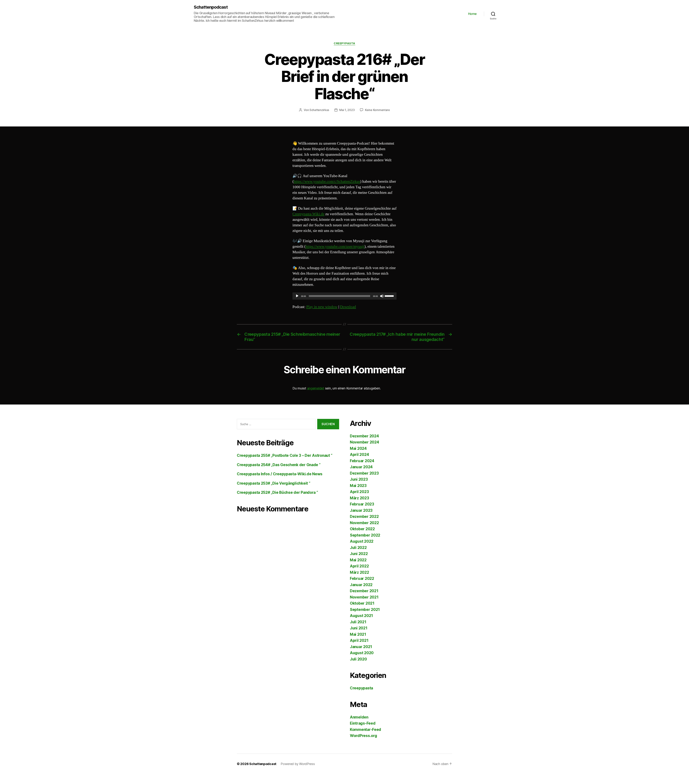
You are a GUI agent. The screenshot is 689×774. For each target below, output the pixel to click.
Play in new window (322, 306)
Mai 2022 (358, 560)
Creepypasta (344, 43)
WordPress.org (363, 735)
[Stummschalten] (382, 296)
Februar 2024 (362, 461)
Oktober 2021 (362, 603)
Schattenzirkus (319, 110)
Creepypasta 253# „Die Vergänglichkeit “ (273, 483)
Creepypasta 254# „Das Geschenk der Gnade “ (279, 465)
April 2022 (359, 566)
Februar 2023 (362, 504)
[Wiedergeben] (297, 296)
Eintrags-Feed (363, 723)
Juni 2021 (358, 628)
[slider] (390, 295)
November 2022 (364, 523)
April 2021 (359, 640)
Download (348, 306)
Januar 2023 (361, 510)
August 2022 (361, 541)
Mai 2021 (358, 634)
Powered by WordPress (298, 764)
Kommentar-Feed (365, 729)
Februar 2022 (362, 578)
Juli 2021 (358, 622)
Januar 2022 (361, 585)
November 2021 (364, 597)
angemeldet (315, 388)
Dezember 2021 (364, 591)
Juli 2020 (358, 659)
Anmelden (359, 717)
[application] (344, 296)
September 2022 (365, 535)
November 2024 (364, 442)
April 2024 (359, 454)
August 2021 (361, 615)
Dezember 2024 (364, 436)
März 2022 (359, 572)
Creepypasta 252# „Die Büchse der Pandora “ (277, 492)
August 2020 (362, 653)
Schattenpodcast (211, 7)
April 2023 (359, 491)
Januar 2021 (361, 646)
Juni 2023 (359, 479)
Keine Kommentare (377, 110)
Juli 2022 (358, 547)
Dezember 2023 (364, 473)
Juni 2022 (359, 553)
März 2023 (359, 498)
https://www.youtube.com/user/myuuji (335, 246)
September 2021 (365, 609)
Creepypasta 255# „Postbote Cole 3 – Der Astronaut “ (284, 455)
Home (472, 14)
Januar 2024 (361, 467)
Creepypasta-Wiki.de (308, 214)
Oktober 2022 (362, 529)
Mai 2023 (358, 485)
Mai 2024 (358, 448)
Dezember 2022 (364, 516)
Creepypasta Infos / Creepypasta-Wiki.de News (279, 474)
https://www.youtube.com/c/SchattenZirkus (327, 181)
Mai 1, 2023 (347, 110)
